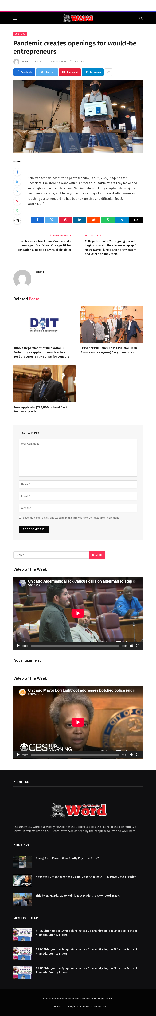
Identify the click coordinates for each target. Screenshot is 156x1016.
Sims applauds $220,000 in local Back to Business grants (42, 409)
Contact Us (100, 1006)
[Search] (141, 18)
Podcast (84, 1006)
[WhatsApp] (17, 211)
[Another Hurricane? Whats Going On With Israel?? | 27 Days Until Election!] (22, 880)
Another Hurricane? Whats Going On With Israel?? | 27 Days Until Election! (86, 876)
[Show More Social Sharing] (108, 72)
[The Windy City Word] (78, 18)
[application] (78, 613)
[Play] (18, 646)
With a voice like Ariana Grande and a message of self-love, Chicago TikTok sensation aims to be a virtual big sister (44, 246)
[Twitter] (17, 182)
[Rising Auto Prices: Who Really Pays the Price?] (22, 862)
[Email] (17, 220)
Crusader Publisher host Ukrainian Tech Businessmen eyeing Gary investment (108, 350)
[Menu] (15, 18)
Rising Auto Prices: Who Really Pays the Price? (67, 858)
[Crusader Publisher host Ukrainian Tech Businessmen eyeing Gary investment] (111, 324)
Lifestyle (70, 1006)
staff (28, 61)
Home (57, 1006)
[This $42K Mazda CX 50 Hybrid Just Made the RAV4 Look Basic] (22, 899)
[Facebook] (17, 172)
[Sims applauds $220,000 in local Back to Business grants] (44, 383)
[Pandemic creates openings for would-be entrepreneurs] (78, 116)
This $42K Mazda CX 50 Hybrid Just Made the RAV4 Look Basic (78, 895)
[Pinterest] (17, 201)
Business (20, 34)
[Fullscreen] (138, 646)
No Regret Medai (103, 998)
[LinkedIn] (17, 191)
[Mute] (132, 646)
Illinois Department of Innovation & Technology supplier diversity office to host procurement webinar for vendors (41, 352)
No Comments (60, 61)
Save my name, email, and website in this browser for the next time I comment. (71, 517)
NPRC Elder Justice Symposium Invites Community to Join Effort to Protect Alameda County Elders (86, 932)
